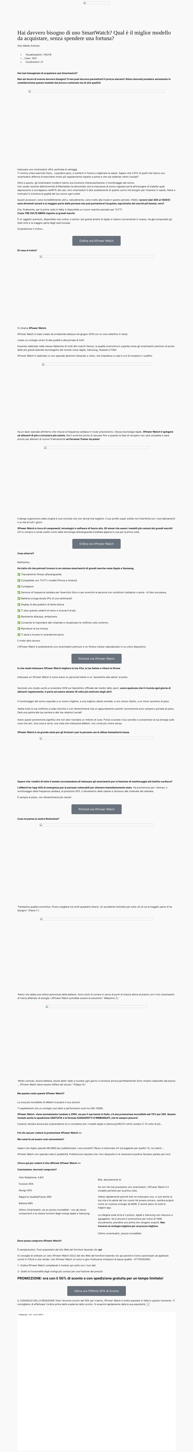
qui (100, 1249)
